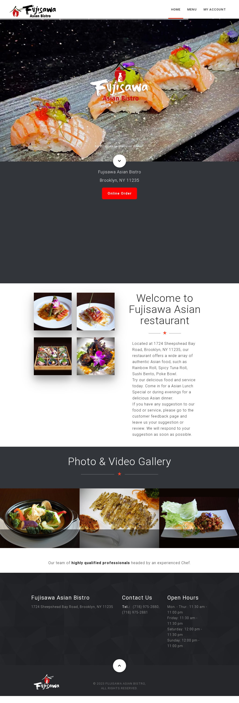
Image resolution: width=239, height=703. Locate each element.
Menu (192, 9)
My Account (215, 9)
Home (175, 9)
